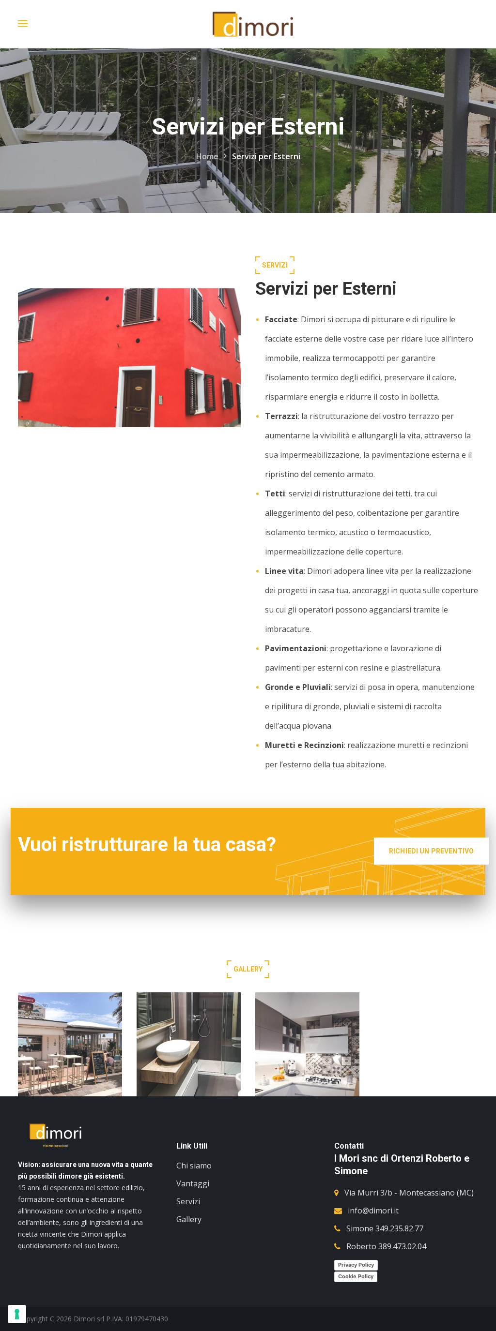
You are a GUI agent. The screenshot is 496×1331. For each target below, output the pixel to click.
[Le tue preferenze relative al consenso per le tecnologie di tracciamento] (17, 1314)
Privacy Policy (356, 1264)
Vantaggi (192, 1183)
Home (207, 156)
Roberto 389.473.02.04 (386, 1246)
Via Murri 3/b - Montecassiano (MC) (409, 1192)
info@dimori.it (373, 1210)
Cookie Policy (355, 1276)
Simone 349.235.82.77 (384, 1228)
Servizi (188, 1201)
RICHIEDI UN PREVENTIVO (431, 851)
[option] (70, 1051)
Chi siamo (194, 1165)
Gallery (189, 1219)
